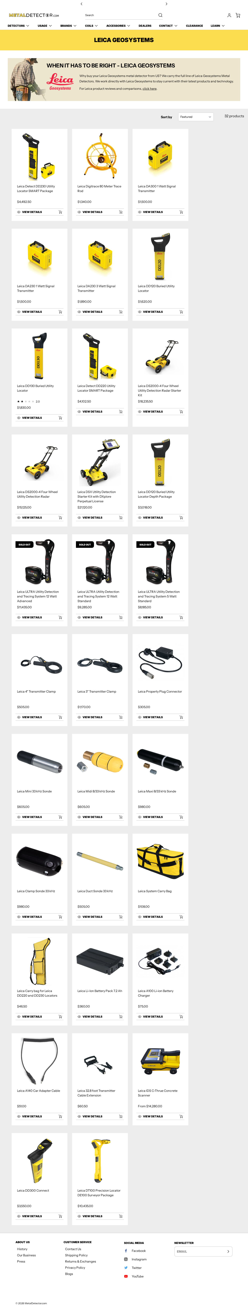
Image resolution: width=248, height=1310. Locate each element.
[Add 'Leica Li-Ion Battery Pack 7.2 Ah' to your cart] (118, 1016)
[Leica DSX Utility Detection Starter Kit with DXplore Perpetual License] (100, 462)
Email (182, 1251)
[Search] (158, 15)
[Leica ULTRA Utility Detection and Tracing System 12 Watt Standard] (100, 562)
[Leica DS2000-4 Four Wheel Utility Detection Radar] (40, 462)
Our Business (26, 1255)
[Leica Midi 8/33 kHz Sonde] (100, 762)
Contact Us (73, 1249)
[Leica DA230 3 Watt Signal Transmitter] (100, 257)
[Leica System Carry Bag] (160, 862)
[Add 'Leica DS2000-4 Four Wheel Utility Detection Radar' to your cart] (57, 517)
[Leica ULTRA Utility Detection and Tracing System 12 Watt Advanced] (40, 562)
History (22, 1249)
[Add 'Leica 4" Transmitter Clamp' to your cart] (57, 717)
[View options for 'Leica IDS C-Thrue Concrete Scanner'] (181, 1116)
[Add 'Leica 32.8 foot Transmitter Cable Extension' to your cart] (118, 1116)
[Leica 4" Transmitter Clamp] (40, 662)
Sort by (166, 117)
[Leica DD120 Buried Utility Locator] (160, 257)
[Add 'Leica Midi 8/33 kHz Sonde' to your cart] (118, 817)
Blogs (69, 1274)
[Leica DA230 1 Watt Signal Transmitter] (40, 257)
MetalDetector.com (36, 1303)
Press (21, 1261)
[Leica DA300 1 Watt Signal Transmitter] (160, 157)
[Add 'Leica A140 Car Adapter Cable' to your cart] (57, 1116)
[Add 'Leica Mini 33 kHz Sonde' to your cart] (57, 817)
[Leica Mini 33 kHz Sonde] (40, 762)
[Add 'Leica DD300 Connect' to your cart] (57, 1216)
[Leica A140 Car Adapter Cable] (40, 1061)
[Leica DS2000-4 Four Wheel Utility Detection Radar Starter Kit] (160, 356)
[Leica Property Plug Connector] (160, 662)
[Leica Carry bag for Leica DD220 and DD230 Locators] (40, 961)
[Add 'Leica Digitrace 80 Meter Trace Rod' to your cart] (118, 212)
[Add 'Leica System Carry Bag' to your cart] (178, 917)
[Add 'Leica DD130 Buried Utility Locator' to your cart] (57, 418)
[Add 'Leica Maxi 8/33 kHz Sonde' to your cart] (178, 817)
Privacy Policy (75, 1267)
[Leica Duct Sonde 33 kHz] (100, 862)
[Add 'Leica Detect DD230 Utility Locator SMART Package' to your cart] (57, 212)
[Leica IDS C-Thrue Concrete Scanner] (160, 1061)
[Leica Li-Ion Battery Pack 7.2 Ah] (100, 961)
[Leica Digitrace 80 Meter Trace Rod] (100, 157)
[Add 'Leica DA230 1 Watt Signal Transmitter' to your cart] (57, 312)
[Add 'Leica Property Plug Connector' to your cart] (178, 717)
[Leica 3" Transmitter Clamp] (100, 662)
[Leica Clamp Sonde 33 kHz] (40, 862)
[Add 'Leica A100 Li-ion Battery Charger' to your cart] (178, 1016)
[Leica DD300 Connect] (40, 1161)
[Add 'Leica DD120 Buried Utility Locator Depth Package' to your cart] (178, 517)
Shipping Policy (76, 1255)
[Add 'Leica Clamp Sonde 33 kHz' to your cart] (57, 917)
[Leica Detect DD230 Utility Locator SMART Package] (40, 157)
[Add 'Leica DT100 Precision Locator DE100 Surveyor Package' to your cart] (118, 1216)
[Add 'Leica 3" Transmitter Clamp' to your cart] (118, 717)
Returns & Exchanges (80, 1261)
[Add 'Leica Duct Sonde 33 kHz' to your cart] (118, 917)
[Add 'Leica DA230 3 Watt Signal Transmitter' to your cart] (118, 312)
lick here (150, 88)
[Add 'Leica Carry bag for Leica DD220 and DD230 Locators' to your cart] (57, 1016)
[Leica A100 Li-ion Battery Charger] (160, 961)
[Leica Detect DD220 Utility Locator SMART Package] (100, 356)
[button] (35, 212)
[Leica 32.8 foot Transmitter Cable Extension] (100, 1061)
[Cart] (236, 15)
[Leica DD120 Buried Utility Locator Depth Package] (160, 462)
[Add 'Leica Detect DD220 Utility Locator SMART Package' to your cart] (118, 411)
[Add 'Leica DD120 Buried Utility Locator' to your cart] (178, 312)
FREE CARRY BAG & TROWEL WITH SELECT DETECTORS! (124, 4)
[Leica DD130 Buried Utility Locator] (40, 356)
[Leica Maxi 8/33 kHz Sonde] (160, 762)
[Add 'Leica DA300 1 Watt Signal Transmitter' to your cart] (178, 212)
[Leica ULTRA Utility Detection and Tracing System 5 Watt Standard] (160, 562)
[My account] (227, 15)
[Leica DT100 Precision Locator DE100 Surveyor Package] (100, 1161)
